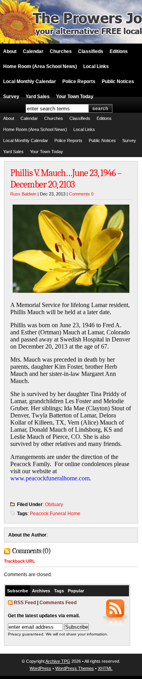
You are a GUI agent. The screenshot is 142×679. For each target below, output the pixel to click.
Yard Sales (38, 96)
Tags (59, 590)
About (10, 51)
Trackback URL (19, 561)
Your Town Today (74, 96)
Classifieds (90, 51)
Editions (119, 51)
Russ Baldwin (23, 194)
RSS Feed (25, 602)
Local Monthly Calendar (29, 81)
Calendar (33, 51)
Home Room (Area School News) (40, 66)
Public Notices (118, 81)
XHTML (105, 668)
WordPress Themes (74, 668)
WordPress (40, 668)
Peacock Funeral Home (55, 513)
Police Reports (78, 81)
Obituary (54, 504)
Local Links (96, 66)
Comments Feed (58, 602)
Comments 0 (81, 194)
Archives (41, 590)
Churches (61, 51)
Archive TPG (57, 661)
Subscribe (17, 590)
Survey (11, 96)
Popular (76, 590)
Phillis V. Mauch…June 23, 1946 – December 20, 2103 (65, 178)
